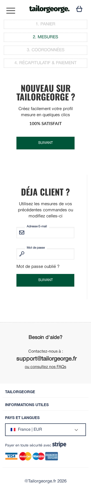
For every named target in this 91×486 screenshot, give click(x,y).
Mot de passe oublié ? (37, 267)
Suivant (45, 143)
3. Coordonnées (45, 50)
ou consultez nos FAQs (45, 367)
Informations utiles (27, 405)
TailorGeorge (20, 392)
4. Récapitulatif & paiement (45, 63)
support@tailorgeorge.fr (46, 359)
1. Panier (45, 24)
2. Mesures (45, 37)
